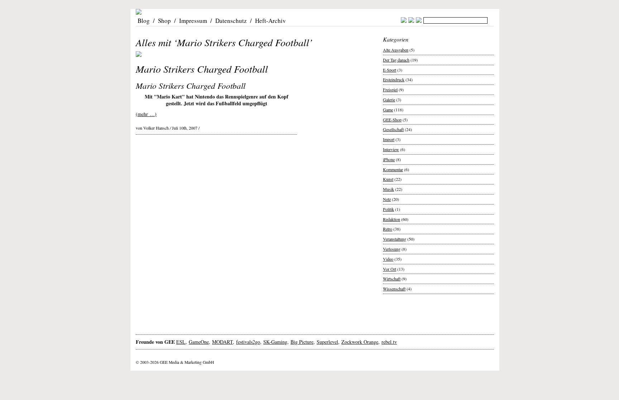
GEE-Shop (392, 119)
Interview (391, 149)
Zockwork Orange (359, 341)
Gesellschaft (393, 129)
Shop (164, 20)
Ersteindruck (393, 79)
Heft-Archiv (270, 20)
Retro (387, 229)
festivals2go (248, 341)
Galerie (389, 99)
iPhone (389, 159)
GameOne (199, 341)
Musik (388, 189)
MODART (222, 341)
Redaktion (391, 219)
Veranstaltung (394, 239)
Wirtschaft (391, 278)
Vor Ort (389, 269)
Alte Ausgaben (395, 50)
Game (388, 109)
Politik (388, 209)
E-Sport (389, 70)
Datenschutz (231, 20)
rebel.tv (389, 341)
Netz (387, 199)
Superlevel (327, 341)
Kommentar (393, 169)
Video (388, 259)
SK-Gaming (275, 341)
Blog (144, 20)
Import (388, 139)
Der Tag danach (396, 60)
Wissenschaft (394, 288)
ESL (181, 341)
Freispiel (390, 89)
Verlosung (391, 249)
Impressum (193, 20)
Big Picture (302, 341)
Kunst (388, 179)
